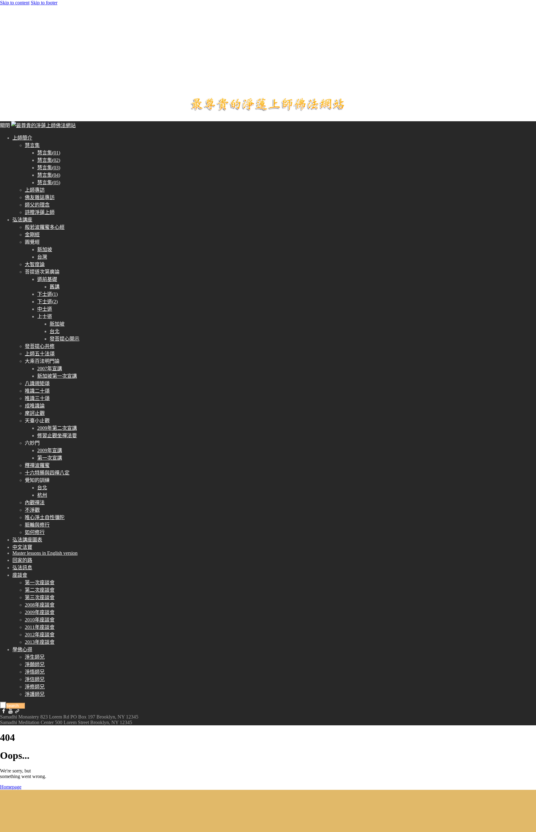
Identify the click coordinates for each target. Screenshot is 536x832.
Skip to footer (44, 2)
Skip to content (14, 2)
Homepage (10, 787)
